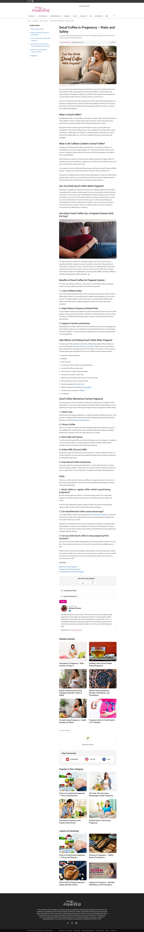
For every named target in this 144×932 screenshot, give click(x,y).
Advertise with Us (100, 930)
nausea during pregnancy (81, 420)
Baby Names (83, 16)
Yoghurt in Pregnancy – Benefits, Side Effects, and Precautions (102, 883)
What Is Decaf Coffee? (37, 29)
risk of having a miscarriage (98, 515)
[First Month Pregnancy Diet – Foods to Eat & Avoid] (73, 808)
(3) (75, 177)
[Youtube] (32, 1)
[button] (114, 16)
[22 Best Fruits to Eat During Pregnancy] (102, 808)
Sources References (70, 596)
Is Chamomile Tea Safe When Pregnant (71, 572)
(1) (102, 97)
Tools (74, 16)
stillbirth (82, 390)
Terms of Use (69, 930)
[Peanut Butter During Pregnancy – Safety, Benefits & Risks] (73, 870)
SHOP (106, 16)
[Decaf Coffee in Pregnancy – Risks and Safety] (87, 65)
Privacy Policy (62, 930)
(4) (112, 264)
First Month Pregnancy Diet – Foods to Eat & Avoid (70, 821)
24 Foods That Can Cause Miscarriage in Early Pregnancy (101, 794)
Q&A (91, 16)
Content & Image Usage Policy (88, 930)
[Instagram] (30, 1)
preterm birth (80, 384)
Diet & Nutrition (44, 21)
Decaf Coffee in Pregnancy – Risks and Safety (87, 29)
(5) (87, 526)
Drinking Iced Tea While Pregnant (69, 569)
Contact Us (113, 930)
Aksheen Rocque (66, 42)
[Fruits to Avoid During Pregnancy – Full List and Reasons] (73, 781)
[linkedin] (70, 611)
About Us (107, 930)
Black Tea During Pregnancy (68, 567)
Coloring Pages (99, 16)
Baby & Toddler (42, 16)
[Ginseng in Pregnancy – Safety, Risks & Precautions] (102, 843)
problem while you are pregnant (84, 346)
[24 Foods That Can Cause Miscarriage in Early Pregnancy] (102, 781)
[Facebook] (28, 1)
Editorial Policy (76, 930)
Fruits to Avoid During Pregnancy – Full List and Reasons (72, 794)
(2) (97, 127)
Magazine (66, 16)
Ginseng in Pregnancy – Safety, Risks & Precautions (101, 856)
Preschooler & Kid (55, 16)
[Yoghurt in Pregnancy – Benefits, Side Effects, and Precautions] (102, 870)
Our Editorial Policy (70, 591)
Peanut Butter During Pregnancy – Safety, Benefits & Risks (72, 883)
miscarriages (87, 387)
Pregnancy (32, 16)
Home (29, 21)
